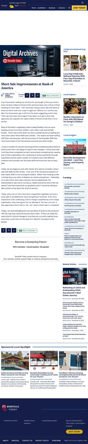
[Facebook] (27, 95)
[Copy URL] (37, 95)
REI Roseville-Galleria (72, 194)
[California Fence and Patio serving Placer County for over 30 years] (15, 360)
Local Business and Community (74, 184)
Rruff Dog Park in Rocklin (73, 206)
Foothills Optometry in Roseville (72, 212)
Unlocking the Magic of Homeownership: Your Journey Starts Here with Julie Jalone (73, 316)
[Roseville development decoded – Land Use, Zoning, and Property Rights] (74, 147)
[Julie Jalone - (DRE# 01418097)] (2, 95)
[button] (82, 2)
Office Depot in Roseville (73, 200)
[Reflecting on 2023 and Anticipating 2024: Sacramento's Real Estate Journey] (75, 276)
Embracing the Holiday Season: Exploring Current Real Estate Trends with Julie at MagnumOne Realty (73, 305)
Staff (71, 84)
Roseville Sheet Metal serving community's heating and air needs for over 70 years (44, 375)
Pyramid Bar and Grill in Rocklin (72, 187)
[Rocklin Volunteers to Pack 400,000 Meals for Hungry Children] (74, 106)
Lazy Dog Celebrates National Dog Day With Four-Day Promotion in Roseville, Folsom (74, 77)
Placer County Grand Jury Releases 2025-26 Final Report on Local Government (74, 237)
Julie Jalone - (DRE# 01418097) (10, 95)
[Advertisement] (44, 28)
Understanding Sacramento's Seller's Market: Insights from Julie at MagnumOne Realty (74, 326)
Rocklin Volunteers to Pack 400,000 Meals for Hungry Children (73, 119)
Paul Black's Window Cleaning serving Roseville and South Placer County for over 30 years (72, 375)
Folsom (66, 84)
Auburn (66, 125)
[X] (32, 95)
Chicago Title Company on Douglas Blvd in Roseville (73, 253)
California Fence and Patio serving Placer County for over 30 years (14, 374)
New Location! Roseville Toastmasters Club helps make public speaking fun (75, 220)
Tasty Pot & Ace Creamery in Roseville (74, 229)
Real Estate (67, 298)
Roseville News (68, 168)
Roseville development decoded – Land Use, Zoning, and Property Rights (74, 161)
